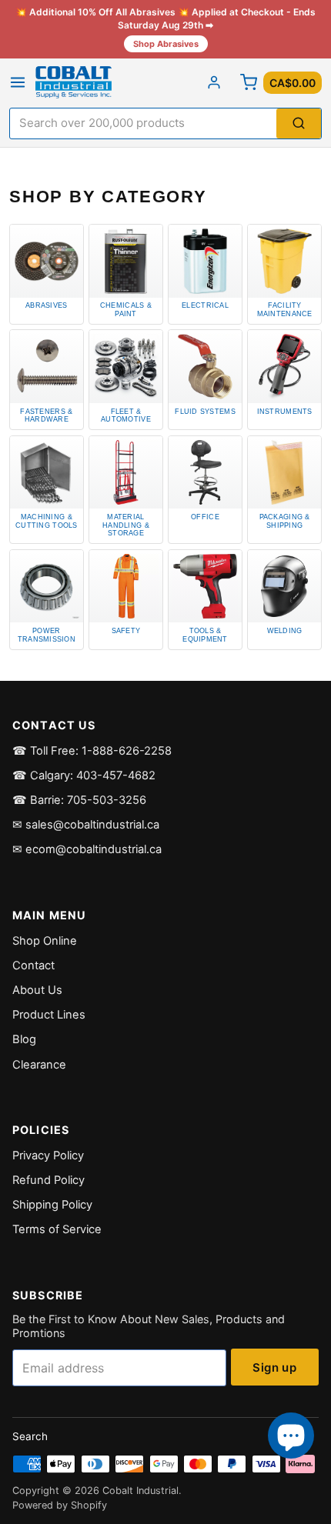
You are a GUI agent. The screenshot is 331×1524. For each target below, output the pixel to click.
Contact (33, 965)
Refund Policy (48, 1180)
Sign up (274, 1367)
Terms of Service (57, 1229)
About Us (37, 990)
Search (30, 1436)
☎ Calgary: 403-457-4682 (83, 775)
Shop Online (44, 941)
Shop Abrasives (166, 43)
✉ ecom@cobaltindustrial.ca (87, 849)
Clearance (39, 1065)
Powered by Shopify (59, 1505)
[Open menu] (17, 82)
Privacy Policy (48, 1155)
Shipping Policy (52, 1205)
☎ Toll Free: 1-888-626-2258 (92, 751)
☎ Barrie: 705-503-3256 (79, 800)
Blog (24, 1039)
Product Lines (48, 1015)
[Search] (298, 123)
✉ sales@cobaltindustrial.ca (85, 825)
